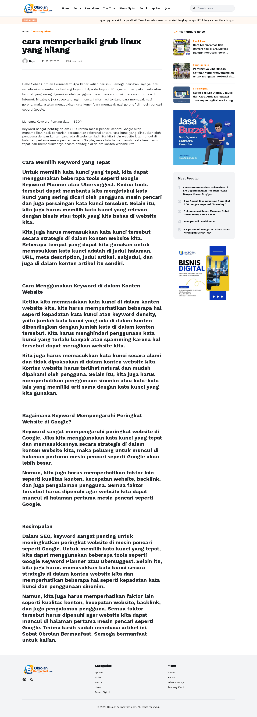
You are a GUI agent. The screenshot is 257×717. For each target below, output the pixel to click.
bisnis (98, 687)
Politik (144, 8)
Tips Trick (109, 8)
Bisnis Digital (127, 8)
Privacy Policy (176, 682)
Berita (77, 8)
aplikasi (156, 8)
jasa (167, 8)
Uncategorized (42, 31)
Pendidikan (92, 8)
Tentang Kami (176, 687)
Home (65, 8)
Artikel (98, 677)
